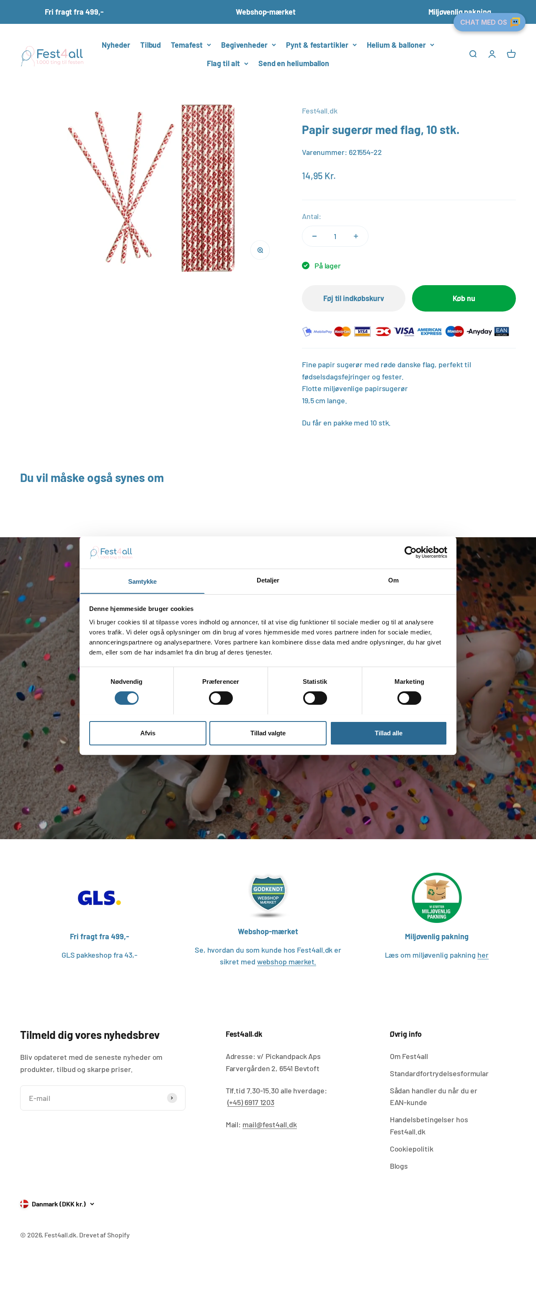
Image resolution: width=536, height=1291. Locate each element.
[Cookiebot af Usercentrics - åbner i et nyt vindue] (410, 552)
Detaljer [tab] (268, 579)
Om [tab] (393, 579)
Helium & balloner (396, 44)
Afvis (147, 732)
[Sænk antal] (314, 236)
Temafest (187, 44)
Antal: (311, 216)
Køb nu (464, 298)
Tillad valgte (268, 732)
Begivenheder (244, 44)
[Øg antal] (356, 236)
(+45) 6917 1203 (251, 1102)
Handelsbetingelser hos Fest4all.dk (429, 1125)
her (483, 954)
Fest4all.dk (320, 110)
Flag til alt (223, 63)
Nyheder (116, 44)
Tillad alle (388, 732)
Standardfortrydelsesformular (439, 1073)
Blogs (399, 1165)
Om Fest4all (409, 1056)
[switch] (221, 698)
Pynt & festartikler (317, 44)
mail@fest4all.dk (269, 1124)
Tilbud (150, 44)
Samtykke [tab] (142, 581)
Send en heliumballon (293, 63)
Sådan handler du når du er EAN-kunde (434, 1096)
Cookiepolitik (411, 1148)
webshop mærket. (287, 961)
